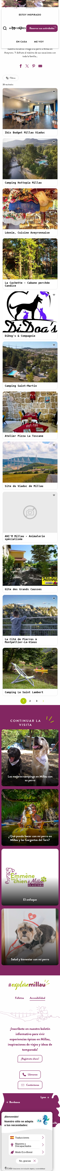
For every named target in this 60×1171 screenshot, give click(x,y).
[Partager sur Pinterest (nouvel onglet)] (33, 66)
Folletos (19, 998)
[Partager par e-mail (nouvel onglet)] (39, 66)
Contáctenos (32, 1085)
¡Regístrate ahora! (30, 1059)
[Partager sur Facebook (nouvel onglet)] (20, 66)
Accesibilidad (37, 998)
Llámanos (33, 1074)
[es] (55, 4)
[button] (4, 28)
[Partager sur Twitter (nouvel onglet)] (26, 66)
